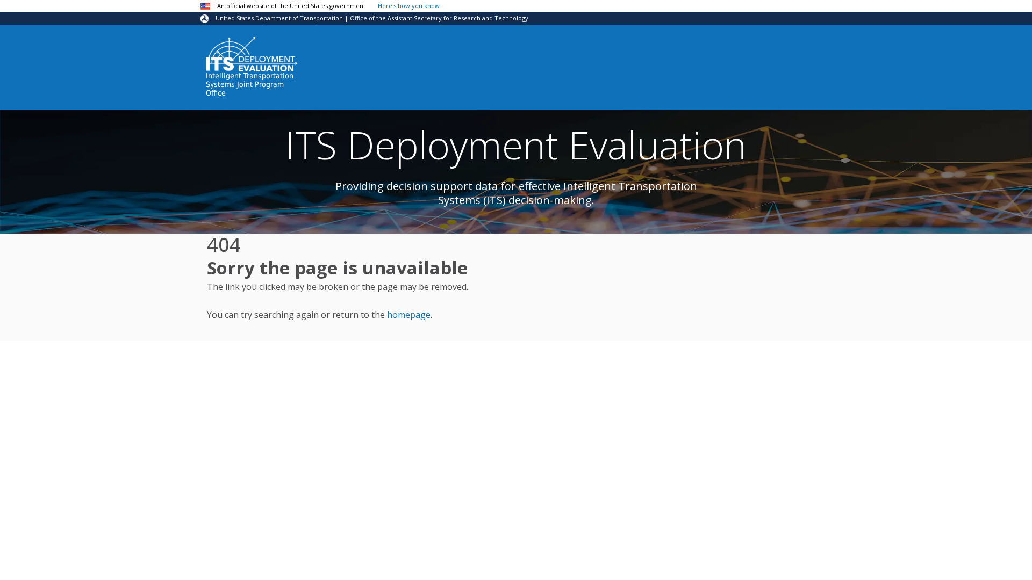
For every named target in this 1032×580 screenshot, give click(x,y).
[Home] (251, 54)
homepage (409, 315)
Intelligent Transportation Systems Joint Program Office (249, 84)
